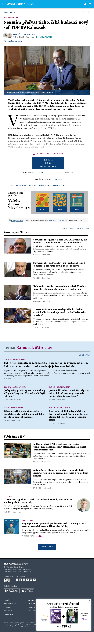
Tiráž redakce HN (10, 604)
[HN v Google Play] (11, 590)
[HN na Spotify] (31, 580)
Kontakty (7, 600)
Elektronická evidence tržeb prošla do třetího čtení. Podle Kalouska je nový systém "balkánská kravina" (59, 312)
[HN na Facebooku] (20, 580)
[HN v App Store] (27, 590)
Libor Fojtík (49, 92)
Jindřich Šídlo (18, 34)
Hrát (42, 209)
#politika (56, 185)
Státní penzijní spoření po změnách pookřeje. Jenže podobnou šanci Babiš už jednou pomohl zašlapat (24, 414)
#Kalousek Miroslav (18, 185)
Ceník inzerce (8, 614)
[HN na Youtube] (34, 580)
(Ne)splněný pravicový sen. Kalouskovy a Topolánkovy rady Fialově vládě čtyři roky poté (24, 393)
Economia (7, 607)
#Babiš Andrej (44, 185)
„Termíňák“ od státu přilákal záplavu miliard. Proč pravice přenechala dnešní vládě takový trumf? (69, 393)
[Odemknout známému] (89, 12)
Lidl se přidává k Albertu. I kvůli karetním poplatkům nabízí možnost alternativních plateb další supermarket (59, 447)
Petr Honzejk (9, 496)
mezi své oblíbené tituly (58, 220)
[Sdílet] (84, 12)
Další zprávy (47, 547)
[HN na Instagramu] (24, 580)
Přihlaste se (57, 179)
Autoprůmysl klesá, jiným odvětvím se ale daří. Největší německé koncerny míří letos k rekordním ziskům (60, 473)
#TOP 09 (32, 185)
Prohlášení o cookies (35, 604)
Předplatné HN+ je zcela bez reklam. (79, 228)
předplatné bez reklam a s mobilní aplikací (50, 173)
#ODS (65, 185)
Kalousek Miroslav (34, 348)
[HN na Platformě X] (17, 580)
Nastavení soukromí (35, 607)
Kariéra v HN (8, 611)
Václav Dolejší (29, 34)
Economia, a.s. (19, 567)
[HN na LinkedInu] (27, 580)
